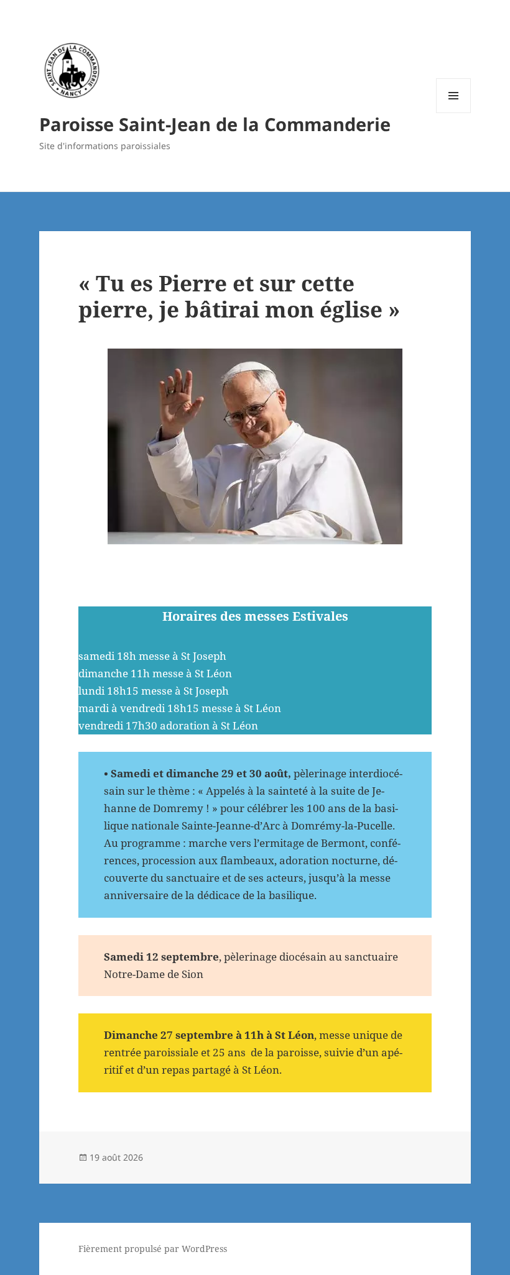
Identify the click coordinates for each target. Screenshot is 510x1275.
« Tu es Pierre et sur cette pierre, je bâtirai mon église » (239, 296)
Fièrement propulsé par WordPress (152, 1248)
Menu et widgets (454, 112)
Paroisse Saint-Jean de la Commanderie (215, 124)
